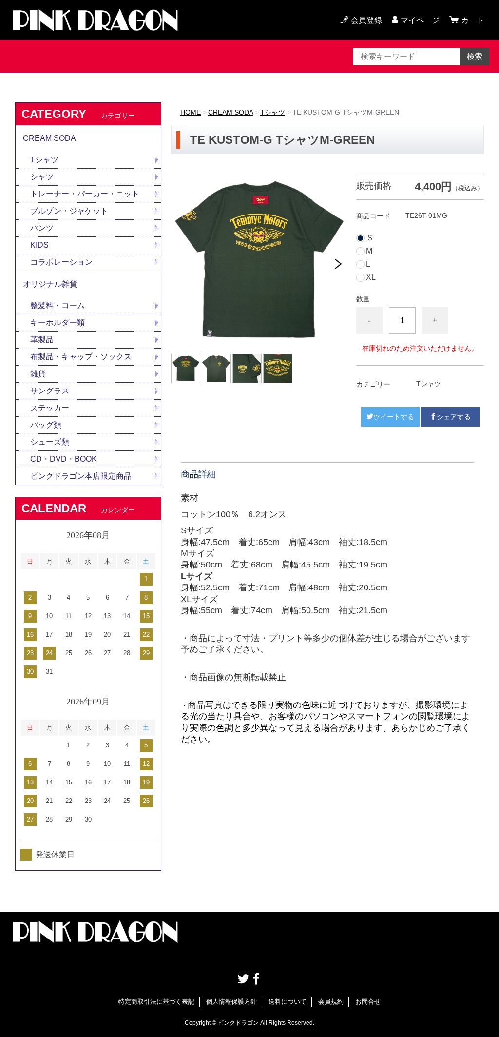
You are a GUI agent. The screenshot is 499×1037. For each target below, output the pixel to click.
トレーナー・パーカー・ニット (84, 194)
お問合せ (368, 1001)
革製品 (42, 339)
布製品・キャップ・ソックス (81, 356)
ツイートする (393, 417)
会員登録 (366, 20)
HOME (190, 112)
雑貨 (38, 374)
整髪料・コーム (57, 305)
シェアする (454, 417)
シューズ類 (49, 442)
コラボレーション (61, 262)
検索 (474, 56)
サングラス (49, 391)
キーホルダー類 (57, 322)
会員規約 (331, 1001)
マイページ (420, 20)
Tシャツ (272, 112)
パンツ (42, 228)
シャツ (42, 177)
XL (371, 277)
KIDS (39, 245)
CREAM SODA (230, 112)
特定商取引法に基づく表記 (156, 1001)
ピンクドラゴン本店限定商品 (81, 476)
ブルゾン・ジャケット (69, 211)
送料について (288, 1001)
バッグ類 (45, 425)
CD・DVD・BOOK (63, 459)
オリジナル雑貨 (50, 284)
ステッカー (49, 408)
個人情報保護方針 (231, 1001)
